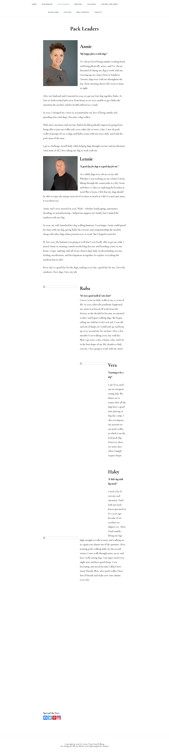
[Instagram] (59, 718)
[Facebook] (45, 718)
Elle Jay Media (78, 746)
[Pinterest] (54, 718)
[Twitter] (50, 718)
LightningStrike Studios (99, 746)
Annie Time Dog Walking (14, 4)
